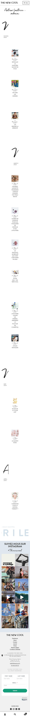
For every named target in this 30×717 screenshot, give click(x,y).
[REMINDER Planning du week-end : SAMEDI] (8, 560)
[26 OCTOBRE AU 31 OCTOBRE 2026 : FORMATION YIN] (21, 572)
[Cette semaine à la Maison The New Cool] (8, 610)
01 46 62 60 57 (15, 665)
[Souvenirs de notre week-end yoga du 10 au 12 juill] (21, 597)
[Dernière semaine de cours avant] (21, 585)
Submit (15, 690)
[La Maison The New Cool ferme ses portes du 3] (8, 572)
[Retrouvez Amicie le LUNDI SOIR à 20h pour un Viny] (8, 597)
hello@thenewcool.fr (15, 663)
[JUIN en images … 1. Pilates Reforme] (8, 622)
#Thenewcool (15, 550)
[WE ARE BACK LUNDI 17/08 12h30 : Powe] (21, 560)
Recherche (15, 714)
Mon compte (5, 714)
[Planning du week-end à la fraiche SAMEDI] (21, 622)
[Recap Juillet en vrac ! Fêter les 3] (8, 585)
